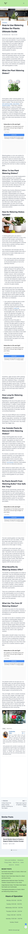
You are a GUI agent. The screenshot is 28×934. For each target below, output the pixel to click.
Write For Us (16, 862)
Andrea (5, 843)
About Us (11, 864)
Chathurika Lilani (6, 34)
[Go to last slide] (4, 834)
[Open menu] (23, 3)
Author (4, 728)
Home (22, 862)
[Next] (24, 834)
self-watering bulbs (7, 103)
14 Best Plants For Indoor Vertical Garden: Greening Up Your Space (7, 804)
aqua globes (16, 103)
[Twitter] (24, 733)
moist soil (16, 308)
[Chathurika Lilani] (5, 734)
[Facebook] (22, 733)
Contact (17, 864)
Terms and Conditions (10, 860)
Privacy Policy (8, 862)
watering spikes (6, 105)
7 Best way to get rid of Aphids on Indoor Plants (21, 803)
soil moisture (10, 462)
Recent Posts (9, 728)
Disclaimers (20, 860)
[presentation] (14, 828)
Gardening (4, 22)
